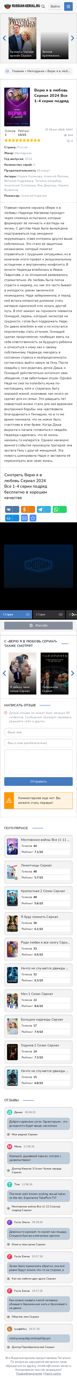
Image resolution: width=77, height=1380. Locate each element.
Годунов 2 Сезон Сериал (40, 1045)
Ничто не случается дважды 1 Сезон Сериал (45, 1071)
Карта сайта (52, 1374)
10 (39, 140)
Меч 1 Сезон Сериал (37, 994)
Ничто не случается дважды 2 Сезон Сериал (45, 968)
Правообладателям (29, 1374)
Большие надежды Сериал (42, 1019)
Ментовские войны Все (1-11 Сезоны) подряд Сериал (45, 840)
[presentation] (4, 38)
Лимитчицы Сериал (36, 865)
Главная (18, 71)
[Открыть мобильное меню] (68, 6)
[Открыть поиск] (43, 6)
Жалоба (41, 625)
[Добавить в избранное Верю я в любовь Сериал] (24, 91)
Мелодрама (35, 71)
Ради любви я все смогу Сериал (45, 942)
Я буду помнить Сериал (39, 917)
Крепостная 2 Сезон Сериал (43, 891)
